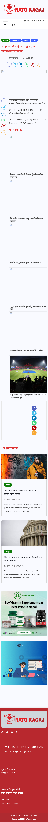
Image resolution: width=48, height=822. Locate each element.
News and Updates (15, 499)
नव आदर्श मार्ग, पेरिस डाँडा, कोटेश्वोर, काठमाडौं (25, 747)
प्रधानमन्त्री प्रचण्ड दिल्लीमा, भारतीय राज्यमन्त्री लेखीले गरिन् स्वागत (22, 492)
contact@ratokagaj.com (19, 751)
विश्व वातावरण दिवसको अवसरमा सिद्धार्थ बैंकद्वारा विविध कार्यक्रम (24, 559)
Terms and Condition (9, 803)
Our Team (5, 799)
